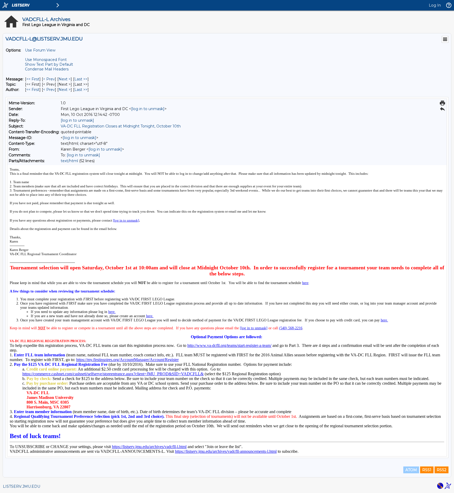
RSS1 (426, 470)
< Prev (49, 79)
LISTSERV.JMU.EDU (21, 486)
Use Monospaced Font (46, 59)
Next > (65, 79)
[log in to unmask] (147, 108)
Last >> (80, 79)
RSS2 (441, 470)
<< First (32, 79)
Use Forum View (40, 50)
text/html (69, 160)
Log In (435, 5)
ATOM (411, 470)
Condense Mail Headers (47, 69)
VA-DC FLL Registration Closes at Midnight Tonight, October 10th (121, 126)
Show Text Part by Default (49, 64)
